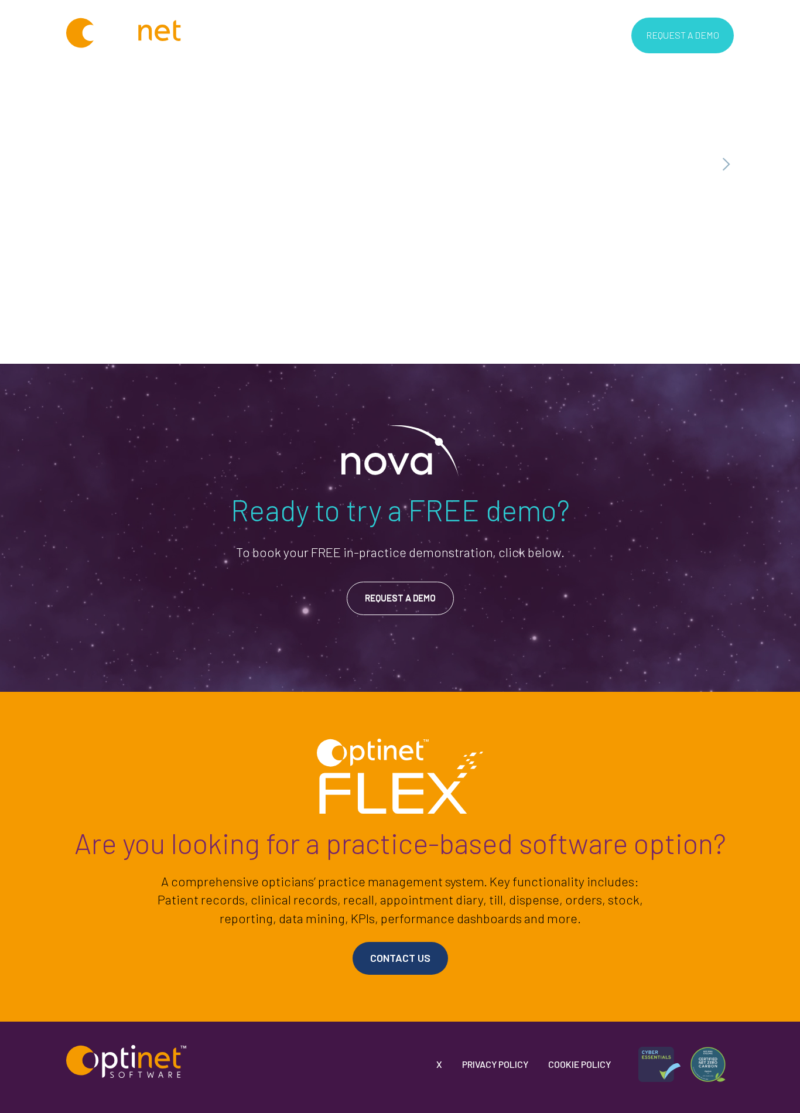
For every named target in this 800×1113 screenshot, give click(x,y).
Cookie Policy (579, 1064)
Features (314, 34)
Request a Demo (682, 34)
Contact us (400, 957)
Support (518, 34)
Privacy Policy (495, 1064)
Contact (461, 34)
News (411, 34)
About (261, 34)
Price (367, 34)
